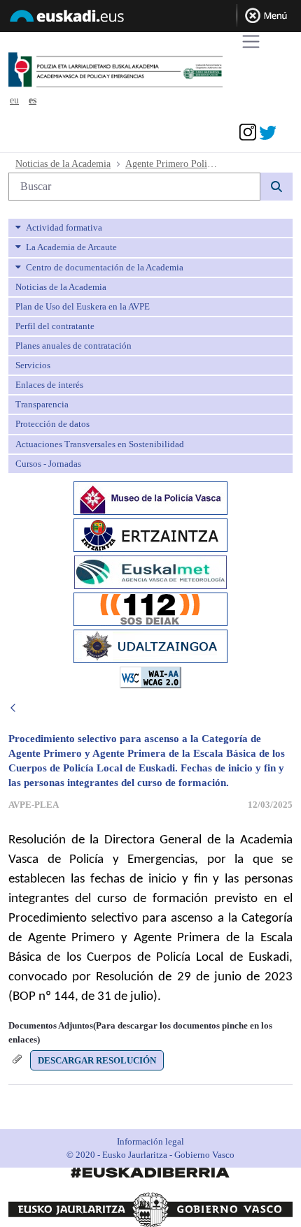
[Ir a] (142, 70)
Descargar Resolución (97, 1060)
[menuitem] (150, 228)
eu (14, 100)
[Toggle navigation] (251, 41)
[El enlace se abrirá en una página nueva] (150, 496)
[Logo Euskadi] (150, 18)
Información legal (150, 1141)
